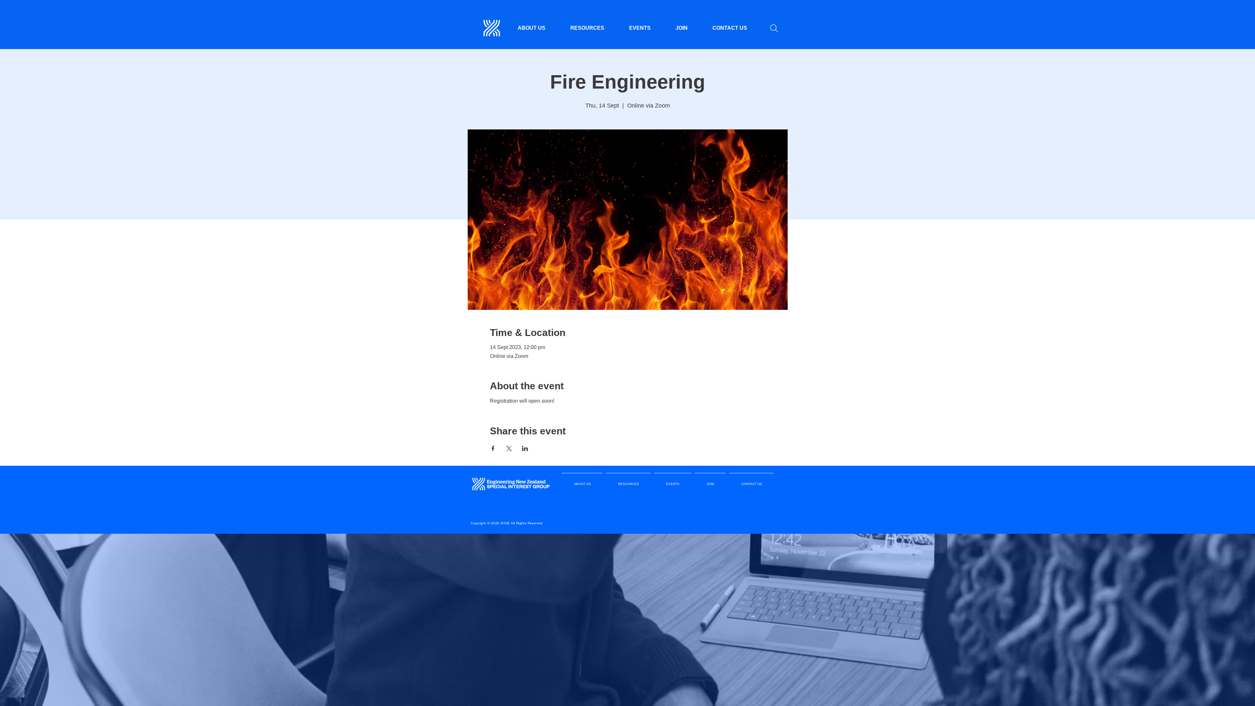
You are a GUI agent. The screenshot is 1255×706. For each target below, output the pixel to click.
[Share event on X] (509, 448)
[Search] (774, 28)
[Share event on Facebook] (493, 448)
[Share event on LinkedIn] (525, 448)
